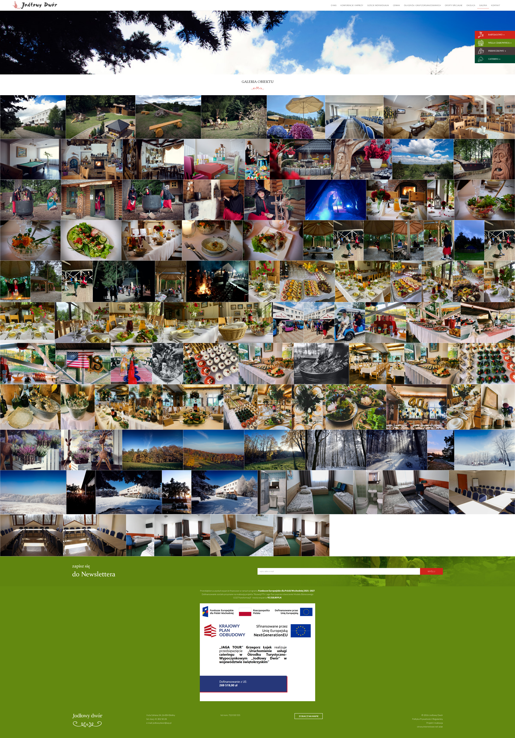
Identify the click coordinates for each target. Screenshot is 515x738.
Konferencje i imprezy (351, 5)
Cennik (396, 5)
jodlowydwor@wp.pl (162, 723)
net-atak (439, 726)
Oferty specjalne (453, 5)
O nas (333, 5)
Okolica (470, 5)
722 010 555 (234, 715)
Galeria (483, 5)
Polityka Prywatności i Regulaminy (427, 719)
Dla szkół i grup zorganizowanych (422, 5)
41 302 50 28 (161, 719)
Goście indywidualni (378, 5)
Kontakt (495, 5)
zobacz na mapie (309, 716)
